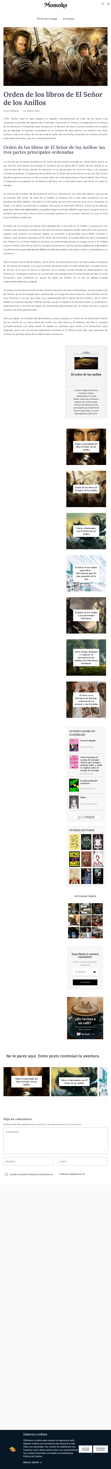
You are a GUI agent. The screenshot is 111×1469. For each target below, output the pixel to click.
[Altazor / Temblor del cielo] (98, 876)
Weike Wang (88, 747)
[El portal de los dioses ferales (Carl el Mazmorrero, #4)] (74, 859)
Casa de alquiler (88, 740)
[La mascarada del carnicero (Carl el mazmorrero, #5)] (74, 785)
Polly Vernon (88, 774)
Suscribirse (85, 982)
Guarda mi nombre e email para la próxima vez (31, 1174)
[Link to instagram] (73, 909)
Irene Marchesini (90, 804)
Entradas (68, 18)
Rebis (83, 797)
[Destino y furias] (86, 842)
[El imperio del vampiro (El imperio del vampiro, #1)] (98, 842)
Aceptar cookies (85, 1449)
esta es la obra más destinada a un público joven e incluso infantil (39, 209)
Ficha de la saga (47, 18)
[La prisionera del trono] (74, 876)
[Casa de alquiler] (74, 745)
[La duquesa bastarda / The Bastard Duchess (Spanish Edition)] (86, 876)
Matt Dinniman (89, 788)
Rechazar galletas (100, 1449)
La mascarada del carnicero (88, 782)
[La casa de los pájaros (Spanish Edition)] (74, 842)
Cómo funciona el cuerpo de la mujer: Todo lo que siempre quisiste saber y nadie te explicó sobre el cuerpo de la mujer (91, 764)
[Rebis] (74, 802)
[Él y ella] (98, 859)
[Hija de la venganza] (86, 859)
